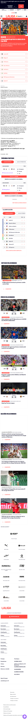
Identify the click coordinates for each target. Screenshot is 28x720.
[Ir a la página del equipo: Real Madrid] (7, 235)
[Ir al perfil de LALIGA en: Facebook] (2, 687)
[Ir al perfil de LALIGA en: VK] (22, 687)
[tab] (7, 162)
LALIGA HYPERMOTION (21, 161)
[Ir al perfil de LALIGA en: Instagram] (6, 687)
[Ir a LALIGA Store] (14, 13)
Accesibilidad (6, 706)
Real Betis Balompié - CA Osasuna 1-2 (10, 143)
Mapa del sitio (13, 694)
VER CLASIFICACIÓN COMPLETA (13, 250)
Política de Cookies (7, 713)
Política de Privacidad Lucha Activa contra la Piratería (14, 715)
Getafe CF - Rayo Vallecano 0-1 (9, 142)
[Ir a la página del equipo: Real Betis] (7, 238)
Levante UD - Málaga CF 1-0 (8, 146)
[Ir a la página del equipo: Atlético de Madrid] (7, 226)
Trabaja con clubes (14, 700)
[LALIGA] (10, 16)
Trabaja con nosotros (14, 698)
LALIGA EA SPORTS (7, 161)
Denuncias (12, 692)
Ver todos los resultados (19, 202)
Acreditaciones (13, 696)
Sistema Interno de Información (9, 704)
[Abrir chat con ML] (25, 717)
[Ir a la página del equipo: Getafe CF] (7, 241)
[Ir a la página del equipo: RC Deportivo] (7, 247)
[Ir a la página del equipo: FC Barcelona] (7, 229)
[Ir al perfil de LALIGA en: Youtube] (26, 687)
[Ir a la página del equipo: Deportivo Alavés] (7, 223)
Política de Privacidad (7, 711)
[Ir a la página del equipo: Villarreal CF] (7, 244)
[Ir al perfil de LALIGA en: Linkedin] (14, 687)
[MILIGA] (26, 16)
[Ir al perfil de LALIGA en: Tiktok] (18, 687)
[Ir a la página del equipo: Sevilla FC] (7, 220)
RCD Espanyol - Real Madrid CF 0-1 (10, 144)
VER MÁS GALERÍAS (4, 526)
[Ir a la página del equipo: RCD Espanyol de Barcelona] (7, 232)
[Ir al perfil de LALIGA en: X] (10, 687)
